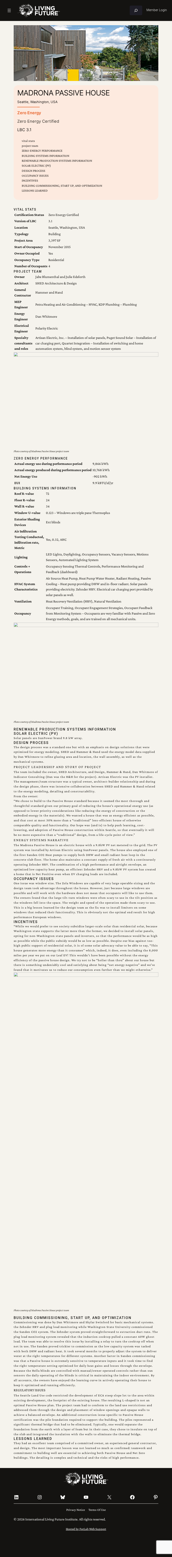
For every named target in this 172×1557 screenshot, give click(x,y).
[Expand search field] (136, 10)
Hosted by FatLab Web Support (86, 1529)
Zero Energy (29, 112)
